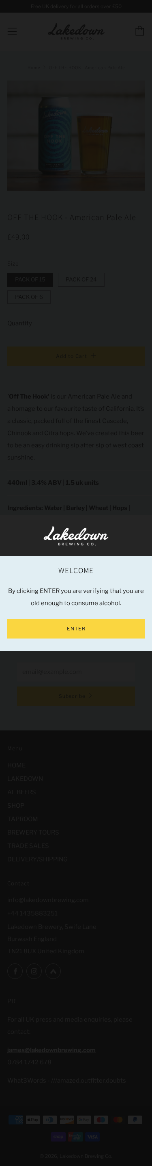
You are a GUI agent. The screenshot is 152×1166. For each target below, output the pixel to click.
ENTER (76, 628)
